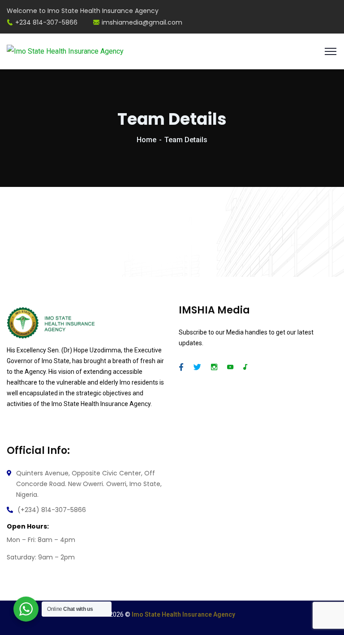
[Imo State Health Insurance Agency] (65, 51)
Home (146, 139)
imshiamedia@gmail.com (142, 22)
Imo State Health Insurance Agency (183, 614)
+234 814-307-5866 (46, 22)
